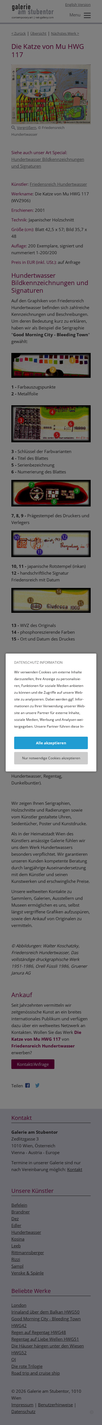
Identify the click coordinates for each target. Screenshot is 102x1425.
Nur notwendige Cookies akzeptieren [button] (51, 758)
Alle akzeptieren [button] (51, 742)
